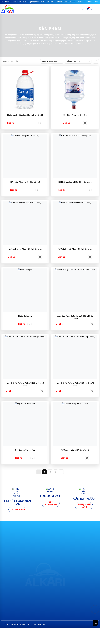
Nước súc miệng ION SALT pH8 (75, 450)
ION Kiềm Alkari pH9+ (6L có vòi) (25, 182)
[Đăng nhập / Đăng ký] (92, 9)
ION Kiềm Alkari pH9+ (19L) (75, 115)
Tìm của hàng (17, 509)
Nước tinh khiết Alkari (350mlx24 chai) (75, 249)
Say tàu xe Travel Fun (25, 450)
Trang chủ (5, 61)
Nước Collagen (25, 316)
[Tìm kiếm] (83, 9)
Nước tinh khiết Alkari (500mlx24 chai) (25, 249)
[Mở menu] (96, 9)
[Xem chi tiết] (40, 123)
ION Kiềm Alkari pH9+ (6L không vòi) (75, 182)
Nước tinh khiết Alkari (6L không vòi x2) (25, 115)
